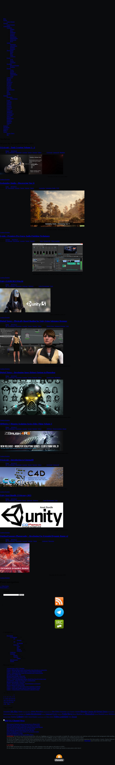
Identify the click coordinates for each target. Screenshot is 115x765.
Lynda (8, 100)
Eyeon (8, 58)
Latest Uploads (11, 25)
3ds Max (14, 711)
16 (4, 700)
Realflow (12, 67)
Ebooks (15, 655)
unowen (8, 239)
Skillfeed (9, 120)
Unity (51, 286)
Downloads (18, 152)
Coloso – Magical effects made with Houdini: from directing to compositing (27, 670)
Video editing (49, 716)
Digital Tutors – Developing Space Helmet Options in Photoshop (27, 372)
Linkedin (9, 101)
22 (14, 700)
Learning (24, 152)
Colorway (12, 56)
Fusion (12, 61)
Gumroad (9, 108)
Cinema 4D (56, 152)
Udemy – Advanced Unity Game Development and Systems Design (25, 673)
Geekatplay (42, 188)
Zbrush (9, 94)
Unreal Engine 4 (40, 716)
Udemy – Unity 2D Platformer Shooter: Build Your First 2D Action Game (26, 679)
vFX (45, 716)
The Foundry (10, 50)
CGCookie (10, 115)
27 (11, 702)
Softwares (25, 286)
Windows (30, 286)
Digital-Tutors (14, 98)
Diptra (7, 151)
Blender (9, 79)
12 (9, 698)
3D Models (6, 127)
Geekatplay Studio (51, 188)
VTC (8, 124)
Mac (18, 648)
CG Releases (11, 152)
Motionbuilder (14, 38)
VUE (11, 59)
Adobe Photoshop (37, 711)
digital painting (7, 714)
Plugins (9, 68)
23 (4, 702)
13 (11, 698)
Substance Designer (60, 326)
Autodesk (9, 28)
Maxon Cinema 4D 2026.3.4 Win (16, 685)
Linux (18, 646)
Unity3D (9, 88)
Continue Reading (5, 179)
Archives (5, 129)
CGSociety (10, 111)
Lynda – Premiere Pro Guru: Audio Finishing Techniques (25, 236)
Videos (39, 152)
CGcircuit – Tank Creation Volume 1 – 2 (17, 147)
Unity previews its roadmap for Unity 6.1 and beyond (21, 728)
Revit (11, 41)
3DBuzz (9, 117)
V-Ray (12, 70)
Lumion (9, 86)
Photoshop (13, 44)
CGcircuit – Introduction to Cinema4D (17, 460)
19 (9, 700)
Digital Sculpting (57, 429)
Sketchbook (13, 37)
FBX (24, 714)
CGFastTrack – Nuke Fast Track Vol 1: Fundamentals (21, 680)
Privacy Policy (10, 133)
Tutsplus (9, 123)
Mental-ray (13, 73)
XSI (8, 91)
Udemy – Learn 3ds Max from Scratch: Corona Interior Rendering (24, 671)
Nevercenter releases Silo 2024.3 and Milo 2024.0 (20, 734)
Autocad (12, 34)
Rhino (8, 92)
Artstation (72, 711)
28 (12, 702)
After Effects (56, 711)
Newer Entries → (4, 587)
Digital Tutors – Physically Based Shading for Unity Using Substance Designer (33, 321)
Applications (6, 26)
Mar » (8, 704)
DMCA (5, 130)
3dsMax (12, 29)
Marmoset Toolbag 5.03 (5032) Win (16, 677)
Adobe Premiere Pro (47, 711)
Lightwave (9, 82)
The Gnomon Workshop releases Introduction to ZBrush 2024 (23, 724)
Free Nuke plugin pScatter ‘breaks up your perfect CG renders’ (23, 725)
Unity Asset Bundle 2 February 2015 (15, 495)
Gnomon (9, 106)
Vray (69, 717)
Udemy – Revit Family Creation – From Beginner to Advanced (23, 683)
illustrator (12, 49)
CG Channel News (17, 721)
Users (7, 186)
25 (7, 702)
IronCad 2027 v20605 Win (14, 674)
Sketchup (9, 83)
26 (9, 702)
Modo (11, 52)
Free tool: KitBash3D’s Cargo (15, 733)
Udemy (9, 109)
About (5, 132)
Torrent (30, 152)
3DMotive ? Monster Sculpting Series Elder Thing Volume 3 (26, 424)
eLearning (21, 714)
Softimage (12, 32)
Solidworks (13, 40)
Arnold (12, 71)
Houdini (9, 80)
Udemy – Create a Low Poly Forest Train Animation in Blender (24, 686)
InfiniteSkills (10, 118)
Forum (5, 20)
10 (6, 698)
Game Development (44, 286)
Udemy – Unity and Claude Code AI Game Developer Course (23, 688)
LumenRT (13, 62)
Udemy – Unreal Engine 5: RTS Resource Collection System (23, 689)
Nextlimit (9, 64)
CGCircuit (49, 152)
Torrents (5, 23)
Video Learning (55, 241)
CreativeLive (10, 114)
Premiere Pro (47, 241)
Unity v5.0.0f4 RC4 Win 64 (11, 281)
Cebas (11, 76)
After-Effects (13, 46)
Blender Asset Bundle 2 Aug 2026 (16, 676)
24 (6, 702)
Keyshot (9, 85)
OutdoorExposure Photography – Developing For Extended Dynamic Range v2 (34, 536)
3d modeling (6, 711)
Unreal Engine (10, 89)
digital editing (111, 711)
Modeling (62, 152)
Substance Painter (6, 716)
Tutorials (5, 95)
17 (6, 700)
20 (11, 700)
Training (13, 717)
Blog (4, 19)
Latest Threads (11, 22)
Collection (13, 652)
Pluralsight (9, 97)
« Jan (4, 704)
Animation (63, 711)
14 (12, 698)
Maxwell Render (14, 65)
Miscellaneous (14, 660)
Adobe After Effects (27, 711)
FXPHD (9, 104)
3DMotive (9, 112)
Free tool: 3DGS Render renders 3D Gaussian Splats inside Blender (25, 727)
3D (6, 152)
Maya (11, 31)
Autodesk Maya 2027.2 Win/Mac (15, 668)
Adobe (8, 43)
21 (12, 700)
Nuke (11, 55)
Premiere (12, 47)
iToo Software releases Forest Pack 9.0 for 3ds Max (20, 730)
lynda (41, 241)
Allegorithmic (13, 74)
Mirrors (74, 714)
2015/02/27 (14, 151)
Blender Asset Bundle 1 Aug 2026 (16, 682)
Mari (11, 53)
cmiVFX (9, 103)
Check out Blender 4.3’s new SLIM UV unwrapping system (23, 731)
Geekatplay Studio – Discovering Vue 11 (17, 183)
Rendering (106, 714)
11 (7, 698)
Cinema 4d (10, 77)
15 (14, 698)
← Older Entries (4, 586)
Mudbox (12, 35)
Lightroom (45, 541)
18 (7, 700)
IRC (8, 135)
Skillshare (9, 121)
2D (6, 377)
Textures (5, 126)
